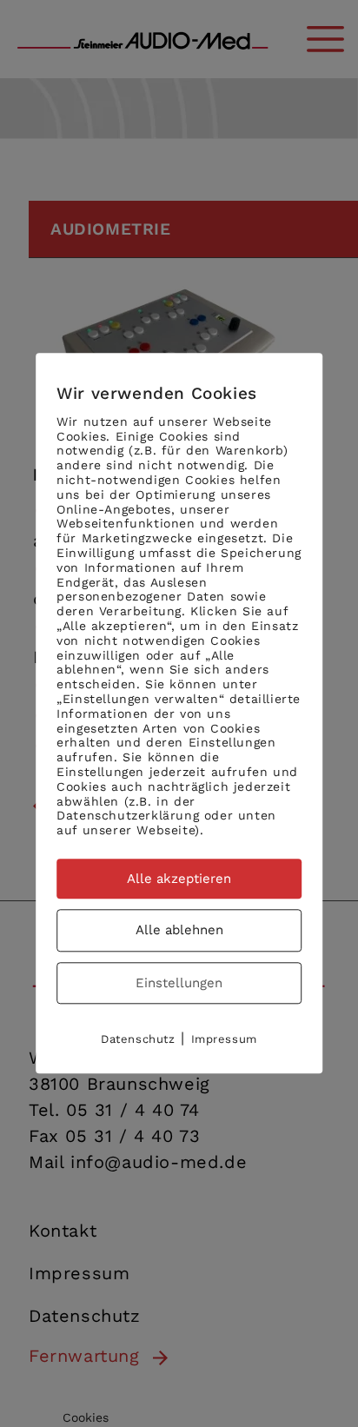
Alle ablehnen (179, 931)
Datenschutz (138, 1039)
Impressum (224, 1039)
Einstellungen (179, 983)
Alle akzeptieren (179, 878)
